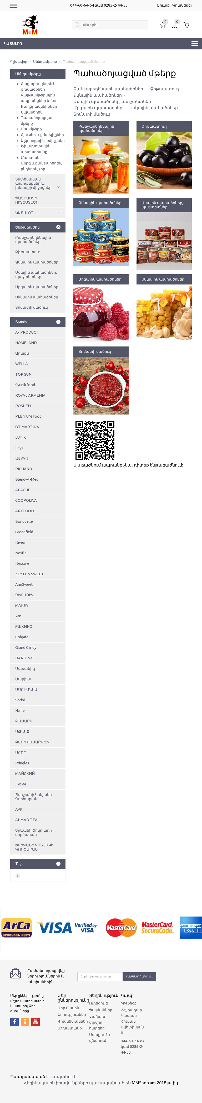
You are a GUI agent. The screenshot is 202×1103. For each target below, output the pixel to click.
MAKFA (21, 605)
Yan (18, 616)
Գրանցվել (182, 5)
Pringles (22, 763)
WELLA (21, 364)
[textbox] (110, 24)
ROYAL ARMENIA (30, 395)
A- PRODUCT (27, 332)
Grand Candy (25, 647)
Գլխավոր (18, 61)
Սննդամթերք (45, 61)
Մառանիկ (25, 668)
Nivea (20, 542)
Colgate (21, 637)
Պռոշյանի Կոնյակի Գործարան (33, 797)
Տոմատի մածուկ (31, 307)
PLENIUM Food (28, 416)
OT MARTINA (27, 427)
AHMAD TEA (26, 820)
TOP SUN (23, 374)
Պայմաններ (100, 1010)
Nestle (21, 553)
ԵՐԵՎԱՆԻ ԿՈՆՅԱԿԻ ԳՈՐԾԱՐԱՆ (34, 847)
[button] (58, 74)
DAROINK (24, 658)
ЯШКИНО (23, 626)
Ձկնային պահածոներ (36, 262)
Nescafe (22, 563)
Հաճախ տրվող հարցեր (97, 1022)
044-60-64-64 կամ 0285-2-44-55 (99, 5)
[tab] (37, 322)
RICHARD (23, 469)
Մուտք (163, 5)
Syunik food (25, 385)
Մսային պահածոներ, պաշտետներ (36, 274)
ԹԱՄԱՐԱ (24, 721)
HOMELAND (26, 343)
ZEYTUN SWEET (29, 574)
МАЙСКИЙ (25, 773)
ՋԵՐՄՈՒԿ (24, 595)
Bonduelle (24, 521)
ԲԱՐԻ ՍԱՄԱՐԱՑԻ (32, 742)
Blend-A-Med (26, 479)
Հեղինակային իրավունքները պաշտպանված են (77, 1082)
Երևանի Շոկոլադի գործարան (33, 832)
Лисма (20, 784)
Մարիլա (23, 679)
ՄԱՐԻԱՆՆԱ (26, 689)
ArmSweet (24, 584)
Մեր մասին (68, 1008)
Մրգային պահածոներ (36, 287)
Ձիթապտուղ (28, 252)
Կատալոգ (13, 44)
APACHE (22, 490)
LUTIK (20, 437)
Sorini (20, 700)
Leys (19, 448)
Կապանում (62, 1076)
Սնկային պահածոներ (36, 297)
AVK (19, 809)
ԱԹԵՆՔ (22, 731)
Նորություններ (72, 1014)
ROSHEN (23, 406)
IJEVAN (21, 458)
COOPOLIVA (26, 500)
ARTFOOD (24, 511)
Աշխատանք (70, 1028)
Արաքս (22, 353)
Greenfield (24, 532)
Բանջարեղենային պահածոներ (33, 239)
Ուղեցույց (98, 1003)
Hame (20, 710)
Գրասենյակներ (73, 1021)
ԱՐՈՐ (20, 752)
